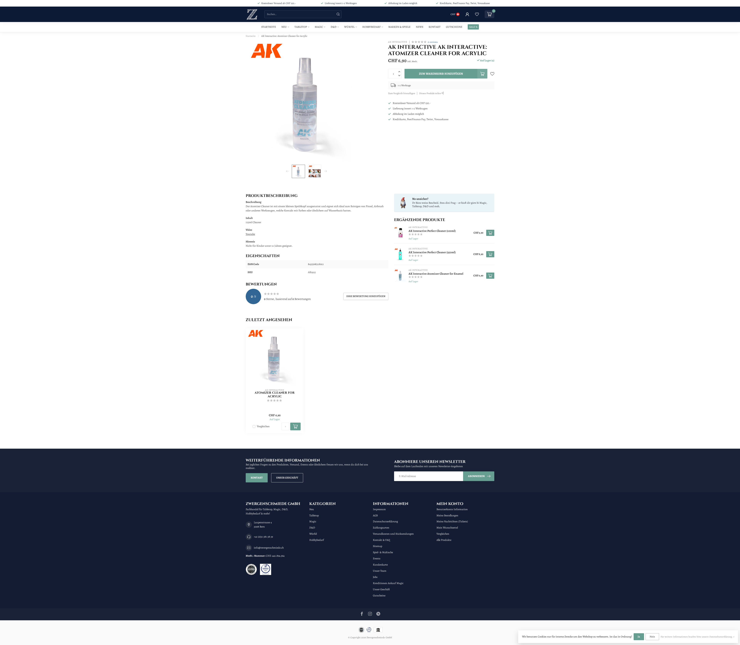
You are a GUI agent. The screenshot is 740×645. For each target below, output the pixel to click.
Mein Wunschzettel (447, 527)
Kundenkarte (380, 564)
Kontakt (435, 27)
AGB (375, 515)
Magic (319, 27)
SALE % (473, 27)
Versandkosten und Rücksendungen (393, 534)
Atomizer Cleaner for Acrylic (275, 394)
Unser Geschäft (287, 478)
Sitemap (377, 546)
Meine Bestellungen (447, 515)
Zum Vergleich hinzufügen (401, 93)
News (419, 27)
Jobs (375, 577)
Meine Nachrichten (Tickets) (452, 521)
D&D (333, 27)
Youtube (250, 234)
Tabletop (300, 27)
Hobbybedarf (371, 27)
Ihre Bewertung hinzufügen (365, 296)
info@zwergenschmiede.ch (269, 548)
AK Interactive (397, 42)
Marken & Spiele (399, 27)
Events (376, 558)
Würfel (349, 27)
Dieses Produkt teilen (430, 93)
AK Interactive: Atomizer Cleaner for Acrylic (284, 36)
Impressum (379, 509)
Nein (652, 636)
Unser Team (379, 571)
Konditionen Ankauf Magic (388, 583)
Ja (639, 636)
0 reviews (433, 42)
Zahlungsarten (381, 527)
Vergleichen (263, 426)
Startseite (268, 27)
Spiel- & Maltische (383, 552)
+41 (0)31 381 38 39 (263, 537)
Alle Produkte (443, 540)
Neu (284, 27)
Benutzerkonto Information (452, 509)
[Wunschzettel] (477, 14)
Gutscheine (454, 27)
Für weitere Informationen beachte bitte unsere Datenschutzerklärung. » (697, 636)
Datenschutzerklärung (385, 521)
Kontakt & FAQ (381, 540)
